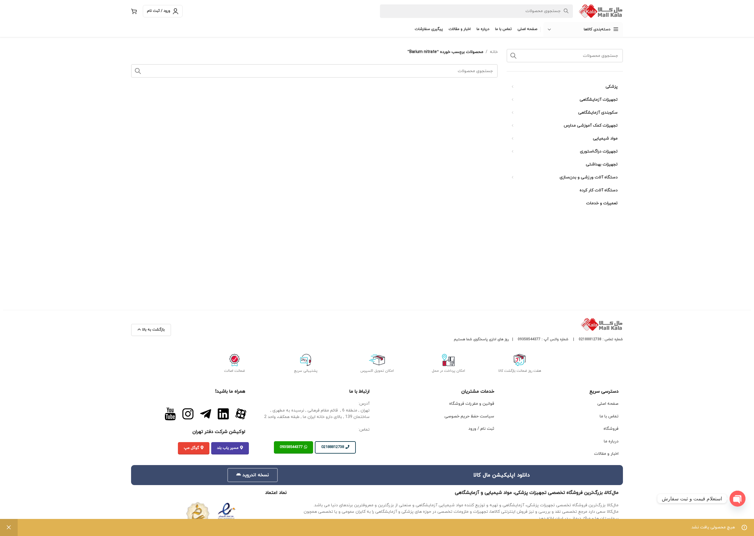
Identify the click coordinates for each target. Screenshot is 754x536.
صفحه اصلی (608, 403)
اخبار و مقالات (606, 454)
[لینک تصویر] (241, 413)
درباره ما (611, 441)
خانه (494, 52)
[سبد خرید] (134, 11)
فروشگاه (611, 429)
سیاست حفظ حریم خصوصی (469, 416)
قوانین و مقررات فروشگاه (471, 403)
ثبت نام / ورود (481, 429)
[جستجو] (513, 55)
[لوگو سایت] (601, 11)
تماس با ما (609, 416)
